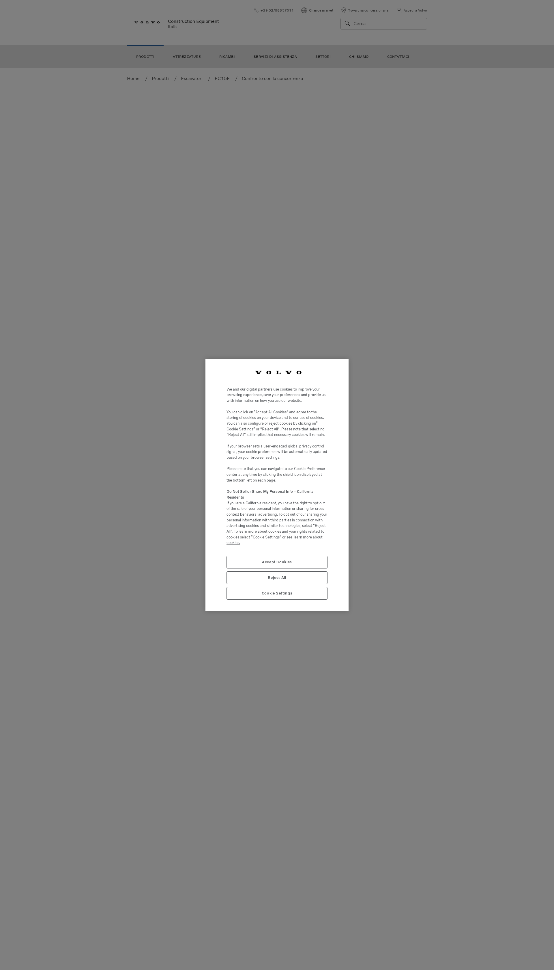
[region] (277, 485)
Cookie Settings (277, 593)
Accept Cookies (277, 562)
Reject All (277, 577)
